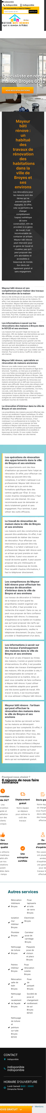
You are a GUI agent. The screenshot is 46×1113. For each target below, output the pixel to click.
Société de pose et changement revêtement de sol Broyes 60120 (32, 1003)
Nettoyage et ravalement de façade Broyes (16, 1000)
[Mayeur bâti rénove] (15, 20)
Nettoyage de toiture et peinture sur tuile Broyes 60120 (16, 1027)
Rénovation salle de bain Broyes (16, 984)
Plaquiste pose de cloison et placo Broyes (30, 953)
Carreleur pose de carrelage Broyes (29, 937)
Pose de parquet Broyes (30, 984)
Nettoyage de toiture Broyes (16, 950)
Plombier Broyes (15, 934)
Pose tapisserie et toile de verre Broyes (31, 906)
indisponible (9, 2)
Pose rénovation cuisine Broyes (29, 969)
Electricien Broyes (29, 919)
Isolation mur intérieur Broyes (15, 923)
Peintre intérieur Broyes (15, 967)
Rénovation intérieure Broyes (16, 903)
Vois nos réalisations (18, 90)
